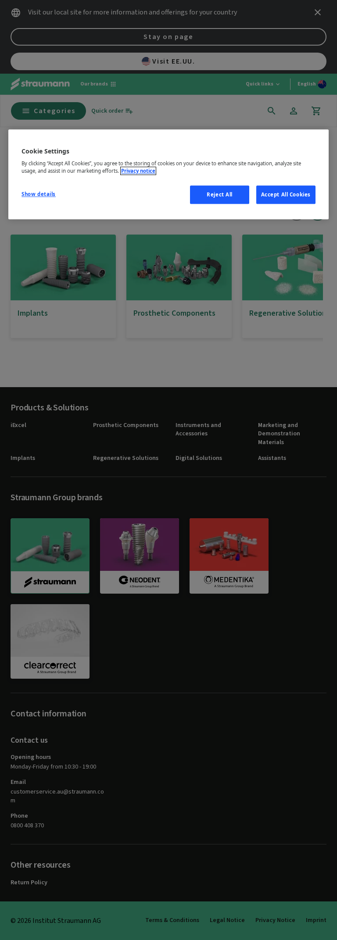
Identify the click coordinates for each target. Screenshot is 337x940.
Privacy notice (138, 171)
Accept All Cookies (286, 195)
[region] (168, 174)
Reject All (220, 195)
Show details (39, 194)
